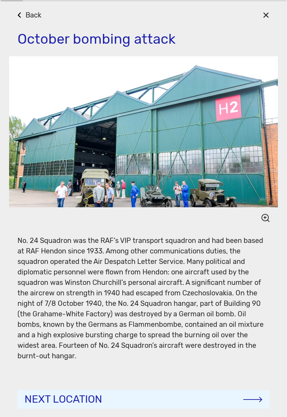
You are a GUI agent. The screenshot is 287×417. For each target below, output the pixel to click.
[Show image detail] (262, 218)
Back (33, 15)
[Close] (265, 14)
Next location (63, 399)
